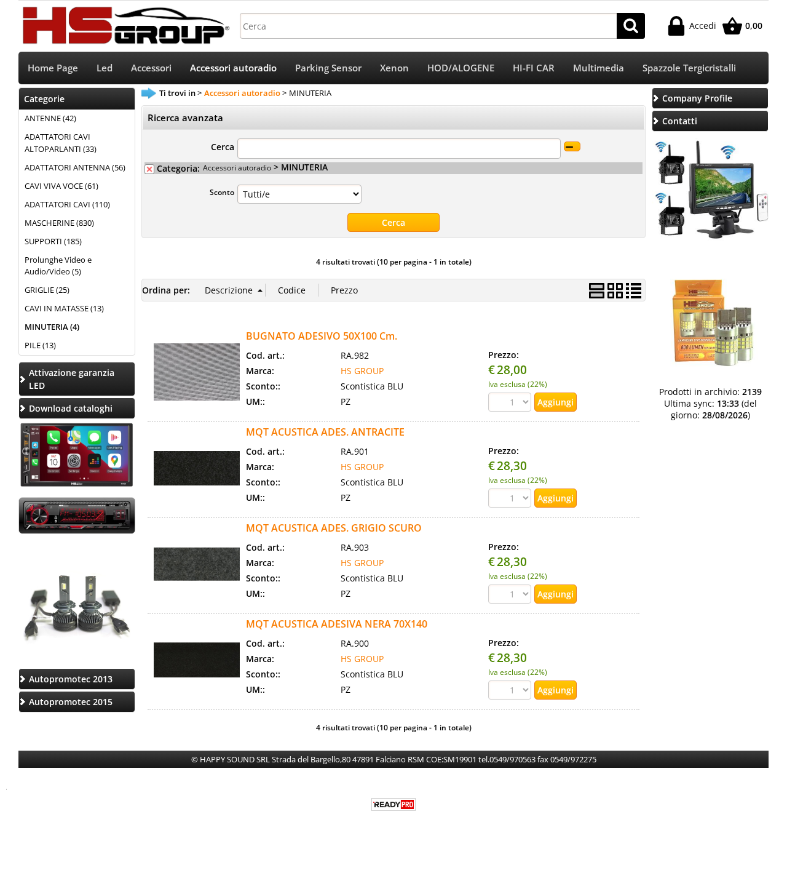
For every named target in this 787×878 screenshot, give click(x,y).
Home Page (53, 68)
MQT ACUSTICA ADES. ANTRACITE (325, 432)
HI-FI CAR (534, 68)
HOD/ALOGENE (460, 68)
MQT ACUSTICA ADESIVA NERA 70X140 (336, 624)
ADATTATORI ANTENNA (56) (75, 167)
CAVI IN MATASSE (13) (64, 308)
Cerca (222, 147)
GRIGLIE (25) (47, 289)
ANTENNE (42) (50, 118)
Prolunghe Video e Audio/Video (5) (58, 265)
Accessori (151, 68)
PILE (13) (40, 345)
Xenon (394, 68)
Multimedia (598, 68)
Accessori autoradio (233, 68)
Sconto (222, 192)
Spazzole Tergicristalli (689, 68)
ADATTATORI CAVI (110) (67, 204)
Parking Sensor (328, 68)
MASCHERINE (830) (59, 222)
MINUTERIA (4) (52, 326)
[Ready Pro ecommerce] (393, 804)
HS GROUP (362, 371)
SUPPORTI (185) (53, 241)
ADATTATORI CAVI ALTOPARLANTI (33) (61, 142)
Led (105, 68)
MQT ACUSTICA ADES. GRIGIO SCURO (334, 528)
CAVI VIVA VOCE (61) (61, 185)
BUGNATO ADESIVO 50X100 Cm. (321, 336)
